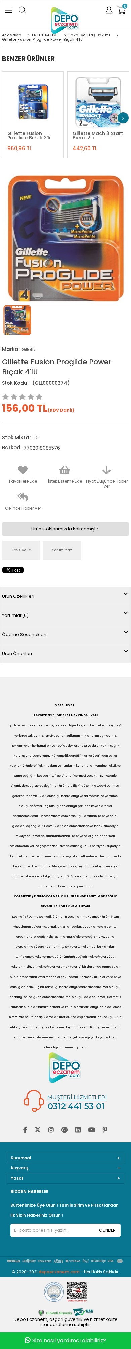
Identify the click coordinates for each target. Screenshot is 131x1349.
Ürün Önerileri (17, 653)
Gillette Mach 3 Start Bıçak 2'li (98, 135)
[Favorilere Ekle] (32, 99)
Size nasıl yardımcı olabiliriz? (69, 1340)
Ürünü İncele (48, 99)
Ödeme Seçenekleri (24, 634)
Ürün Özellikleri (18, 596)
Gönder (107, 1230)
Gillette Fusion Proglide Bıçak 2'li (28, 135)
